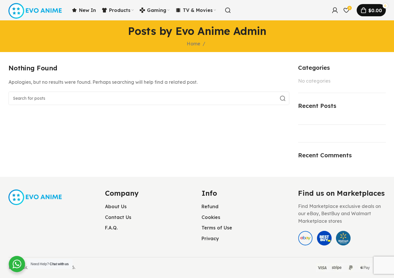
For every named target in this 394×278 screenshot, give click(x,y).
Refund (210, 206)
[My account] (335, 10)
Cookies (211, 217)
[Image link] (35, 196)
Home (193, 44)
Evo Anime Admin (221, 31)
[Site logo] (35, 10)
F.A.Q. (111, 228)
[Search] (228, 10)
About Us (116, 206)
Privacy (210, 238)
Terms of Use (217, 228)
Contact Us (118, 217)
